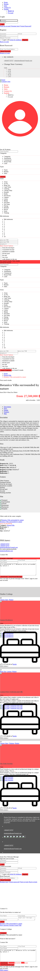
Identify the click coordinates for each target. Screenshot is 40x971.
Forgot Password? (25, 26)
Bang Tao (10, 392)
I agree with (12, 40)
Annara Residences (6, 620)
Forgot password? (14, 882)
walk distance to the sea (9, 259)
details (15, 664)
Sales (5, 6)
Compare (3, 933)
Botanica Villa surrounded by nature (11, 522)
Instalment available (8, 251)
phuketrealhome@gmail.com (23, 60)
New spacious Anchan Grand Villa (10, 925)
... (16, 627)
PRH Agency (5, 540)
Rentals (6, 4)
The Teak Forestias (6, 763)
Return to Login (5, 53)
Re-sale (4, 255)
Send (2, 922)
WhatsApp (24, 963)
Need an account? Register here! (10, 26)
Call (14, 963)
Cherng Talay (4, 600)
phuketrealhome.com (6, 551)
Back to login (24, 882)
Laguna (9, 671)
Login (2, 24)
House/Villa (7, 375)
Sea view (5, 257)
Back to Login (4, 42)
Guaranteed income (8, 249)
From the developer (8, 248)
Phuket (15, 392)
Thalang (11, 743)
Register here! (4, 882)
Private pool (6, 253)
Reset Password (5, 51)
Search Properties (6, 370)
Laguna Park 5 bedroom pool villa (11, 692)
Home (6, 2)
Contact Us (7, 7)
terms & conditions (16, 40)
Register (25, 40)
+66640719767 (8, 60)
